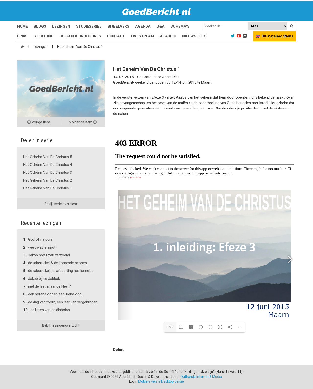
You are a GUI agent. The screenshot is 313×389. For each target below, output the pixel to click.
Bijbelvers (118, 26)
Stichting (44, 36)
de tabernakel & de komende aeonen (57, 263)
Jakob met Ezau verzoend (49, 255)
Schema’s (180, 26)
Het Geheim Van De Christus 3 (47, 172)
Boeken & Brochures (80, 36)
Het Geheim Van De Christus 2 (47, 180)
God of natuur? (40, 239)
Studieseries (89, 26)
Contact (116, 36)
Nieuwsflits (194, 36)
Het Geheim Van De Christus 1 (47, 188)
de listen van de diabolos (50, 310)
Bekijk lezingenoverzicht (60, 325)
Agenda (143, 26)
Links (22, 36)
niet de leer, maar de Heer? (49, 286)
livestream (142, 36)
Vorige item (40, 122)
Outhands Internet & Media (201, 376)
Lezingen (61, 26)
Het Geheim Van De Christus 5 (47, 157)
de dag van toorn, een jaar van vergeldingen (62, 302)
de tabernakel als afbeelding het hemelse (61, 271)
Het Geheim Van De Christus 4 (47, 164)
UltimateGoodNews (277, 36)
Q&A (160, 26)
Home (22, 26)
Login (133, 381)
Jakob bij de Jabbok (44, 278)
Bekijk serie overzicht (61, 204)
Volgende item (81, 122)
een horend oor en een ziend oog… (56, 294)
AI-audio (168, 36)
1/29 (170, 327)
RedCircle (135, 177)
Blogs (40, 26)
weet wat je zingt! (42, 247)
